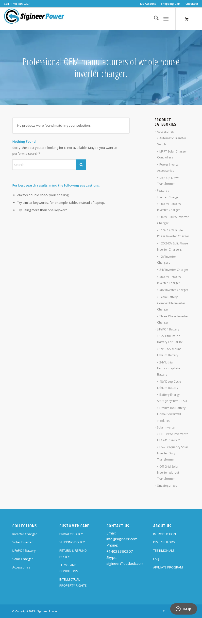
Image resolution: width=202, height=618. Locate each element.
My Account (148, 3)
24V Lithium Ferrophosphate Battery (168, 368)
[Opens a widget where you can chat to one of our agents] (183, 609)
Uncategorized (167, 485)
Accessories (165, 131)
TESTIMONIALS (164, 550)
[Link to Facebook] (164, 611)
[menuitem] (148, 3)
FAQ (156, 559)
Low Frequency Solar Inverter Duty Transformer (172, 453)
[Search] (154, 19)
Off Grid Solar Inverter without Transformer (168, 472)
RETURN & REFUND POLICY (73, 553)
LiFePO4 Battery (168, 329)
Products (163, 421)
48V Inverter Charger (173, 290)
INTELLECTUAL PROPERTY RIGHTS (73, 582)
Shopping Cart (170, 3)
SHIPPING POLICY (72, 542)
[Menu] (165, 18)
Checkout (191, 3)
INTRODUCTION (164, 534)
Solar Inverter (166, 427)
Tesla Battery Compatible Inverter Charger (171, 303)
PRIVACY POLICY (71, 534)
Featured (163, 191)
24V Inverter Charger (173, 270)
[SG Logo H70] (34, 19)
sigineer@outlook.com (125, 563)
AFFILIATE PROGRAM (168, 567)
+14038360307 (119, 551)
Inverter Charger (168, 197)
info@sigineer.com (121, 538)
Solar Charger (22, 559)
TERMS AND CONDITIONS (68, 568)
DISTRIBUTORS (164, 542)
